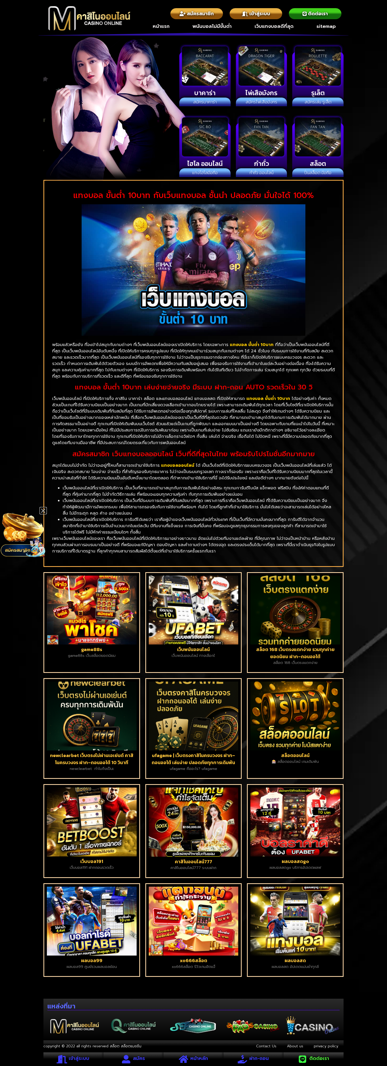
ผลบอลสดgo (295, 861)
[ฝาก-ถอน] (242, 1059)
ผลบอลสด (295, 960)
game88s (91, 649)
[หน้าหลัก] (183, 1059)
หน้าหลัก (199, 1058)
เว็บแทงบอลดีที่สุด (274, 26)
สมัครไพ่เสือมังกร (261, 101)
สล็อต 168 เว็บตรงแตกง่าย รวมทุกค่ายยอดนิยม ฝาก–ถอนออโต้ (295, 653)
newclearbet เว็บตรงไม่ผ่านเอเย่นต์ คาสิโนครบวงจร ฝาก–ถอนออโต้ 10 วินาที (91, 759)
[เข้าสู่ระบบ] (62, 1059)
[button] (43, 511)
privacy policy (326, 1046)
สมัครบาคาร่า (205, 101)
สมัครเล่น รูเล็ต (318, 101)
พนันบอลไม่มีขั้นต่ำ (212, 26)
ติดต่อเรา (319, 1058)
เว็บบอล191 (91, 861)
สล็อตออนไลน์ (295, 755)
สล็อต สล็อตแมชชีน (125, 1046)
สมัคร (139, 1058)
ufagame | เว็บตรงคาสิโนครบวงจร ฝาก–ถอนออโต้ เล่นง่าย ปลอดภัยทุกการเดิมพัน (193, 759)
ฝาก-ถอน (259, 1058)
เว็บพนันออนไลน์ (193, 649)
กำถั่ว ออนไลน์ (262, 172)
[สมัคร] (126, 1059)
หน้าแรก (161, 26)
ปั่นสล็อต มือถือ (317, 172)
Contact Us (266, 1046)
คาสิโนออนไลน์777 (193, 861)
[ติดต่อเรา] (302, 1059)
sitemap (326, 26)
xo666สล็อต (193, 960)
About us (295, 1046)
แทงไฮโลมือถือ (205, 172)
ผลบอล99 (91, 960)
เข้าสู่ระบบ (79, 1058)
